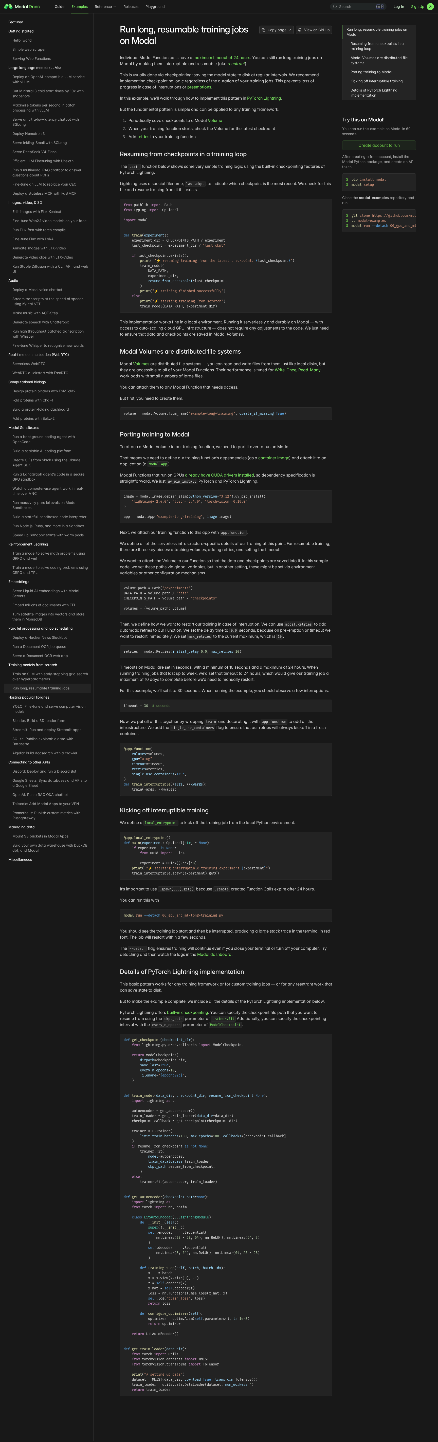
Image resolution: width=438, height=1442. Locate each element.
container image (273, 457)
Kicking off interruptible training (377, 81)
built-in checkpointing (187, 1012)
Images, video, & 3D (25, 202)
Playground (155, 6)
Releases (130, 6)
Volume (215, 120)
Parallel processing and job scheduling (40, 628)
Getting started (21, 31)
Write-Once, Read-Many (298, 369)
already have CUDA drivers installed (219, 475)
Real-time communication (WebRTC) (38, 354)
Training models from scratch (32, 665)
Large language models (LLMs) (34, 67)
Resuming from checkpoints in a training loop (377, 46)
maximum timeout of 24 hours (221, 57)
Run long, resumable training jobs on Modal (376, 31)
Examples (79, 6)
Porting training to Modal (371, 72)
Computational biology (27, 382)
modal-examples (374, 197)
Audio (13, 280)
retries (143, 136)
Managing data (21, 827)
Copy (324, 203)
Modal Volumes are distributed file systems (379, 60)
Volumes (141, 363)
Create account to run (379, 145)
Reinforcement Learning (28, 544)
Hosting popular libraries (28, 697)
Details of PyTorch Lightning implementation (374, 92)
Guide (59, 6)
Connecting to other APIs (29, 762)
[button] (250, 154)
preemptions (199, 86)
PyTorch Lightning (264, 98)
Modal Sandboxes (23, 427)
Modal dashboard (214, 954)
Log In (399, 6)
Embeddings (18, 581)
